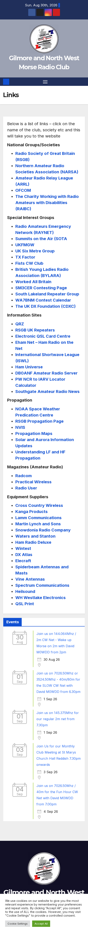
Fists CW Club (29, 263)
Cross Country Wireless (39, 505)
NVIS (20, 427)
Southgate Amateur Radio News (47, 391)
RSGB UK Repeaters (35, 330)
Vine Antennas (30, 579)
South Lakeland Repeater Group (47, 294)
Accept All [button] (41, 923)
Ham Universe (29, 366)
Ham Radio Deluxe (33, 542)
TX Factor (25, 257)
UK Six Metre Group (35, 251)
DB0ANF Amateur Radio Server (46, 373)
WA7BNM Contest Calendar (43, 300)
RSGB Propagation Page (39, 421)
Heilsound (25, 591)
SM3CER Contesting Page (41, 287)
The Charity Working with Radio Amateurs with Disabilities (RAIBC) (47, 202)
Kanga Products (31, 511)
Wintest (23, 548)
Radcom (23, 475)
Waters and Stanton (35, 536)
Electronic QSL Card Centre (42, 336)
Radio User (26, 488)
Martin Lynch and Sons (38, 523)
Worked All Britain (33, 281)
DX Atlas (23, 554)
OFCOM (23, 190)
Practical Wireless (33, 481)
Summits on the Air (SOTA (41, 238)
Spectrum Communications (42, 585)
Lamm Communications (38, 517)
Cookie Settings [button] (18, 923)
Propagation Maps (33, 433)
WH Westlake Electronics (40, 597)
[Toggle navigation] (45, 82)
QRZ (19, 323)
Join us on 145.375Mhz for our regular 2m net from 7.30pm (57, 719)
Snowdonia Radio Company (43, 530)
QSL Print (24, 603)
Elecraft (23, 560)
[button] (82, 82)
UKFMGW (24, 244)
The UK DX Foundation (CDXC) (45, 306)
